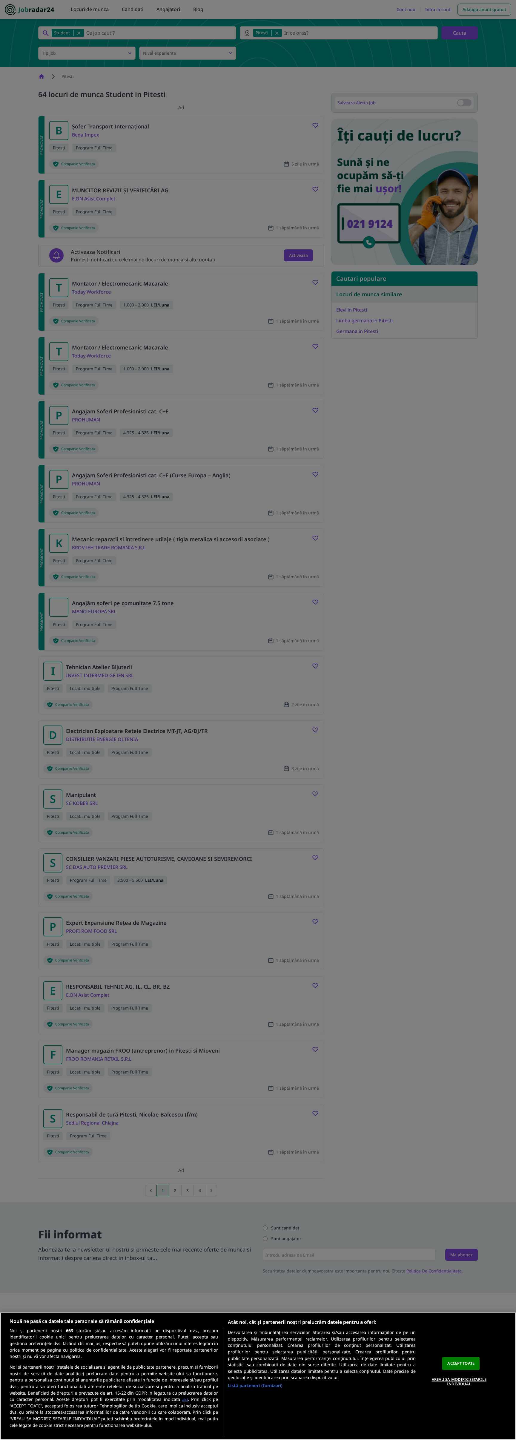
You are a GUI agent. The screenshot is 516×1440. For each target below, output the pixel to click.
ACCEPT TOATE (460, 1363)
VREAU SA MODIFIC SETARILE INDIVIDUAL (459, 1382)
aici (185, 1399)
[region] (258, 1376)
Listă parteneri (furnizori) (255, 1385)
